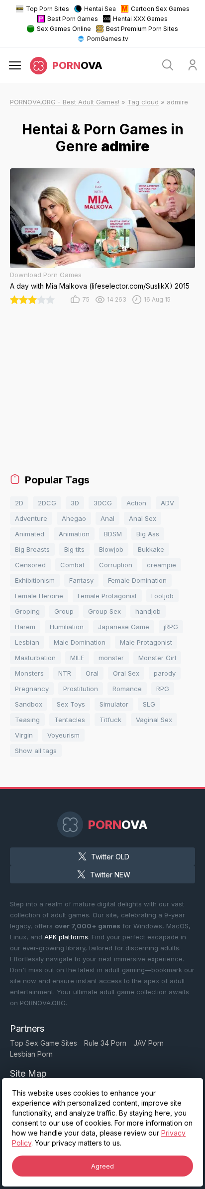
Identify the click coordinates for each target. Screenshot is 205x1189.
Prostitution (80, 689)
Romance (127, 689)
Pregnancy (32, 689)
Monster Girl (157, 658)
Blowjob (111, 549)
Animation (74, 534)
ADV (167, 503)
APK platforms (66, 937)
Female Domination (137, 580)
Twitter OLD (110, 856)
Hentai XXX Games (140, 18)
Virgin (24, 735)
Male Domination (79, 642)
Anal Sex (142, 518)
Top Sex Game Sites (43, 1043)
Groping (27, 611)
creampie (161, 565)
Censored (30, 565)
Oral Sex (126, 673)
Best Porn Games (72, 18)
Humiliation (67, 627)
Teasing (27, 720)
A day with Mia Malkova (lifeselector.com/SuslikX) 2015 (100, 286)
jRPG (171, 627)
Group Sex (104, 611)
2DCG (47, 503)
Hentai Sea (100, 8)
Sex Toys (71, 704)
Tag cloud (143, 102)
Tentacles (69, 720)
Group (64, 611)
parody (165, 673)
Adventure (31, 518)
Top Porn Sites (47, 8)
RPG (162, 689)
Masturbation (35, 658)
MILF (77, 658)
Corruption (115, 565)
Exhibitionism (35, 580)
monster (111, 658)
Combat (72, 565)
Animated (29, 534)
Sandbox (28, 704)
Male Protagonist (146, 642)
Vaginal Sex (154, 720)
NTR (64, 673)
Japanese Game (123, 627)
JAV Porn (148, 1043)
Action (136, 503)
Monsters (29, 673)
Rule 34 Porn (105, 1043)
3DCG (103, 503)
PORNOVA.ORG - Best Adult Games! (64, 102)
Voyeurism (63, 735)
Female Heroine (39, 596)
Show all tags (36, 751)
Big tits (74, 549)
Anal (107, 518)
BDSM (113, 534)
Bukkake (151, 549)
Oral (92, 673)
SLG (149, 704)
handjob (148, 611)
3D (75, 503)
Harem (25, 627)
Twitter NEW (110, 874)
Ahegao (74, 518)
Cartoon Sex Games (160, 8)
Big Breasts (32, 549)
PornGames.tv (107, 38)
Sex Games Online (64, 28)
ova (77, 65)
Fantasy (81, 580)
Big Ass (147, 534)
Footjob (162, 596)
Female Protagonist (107, 596)
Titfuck (110, 720)
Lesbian (27, 642)
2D (19, 503)
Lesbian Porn (31, 1054)
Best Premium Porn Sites (142, 28)
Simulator (114, 704)
